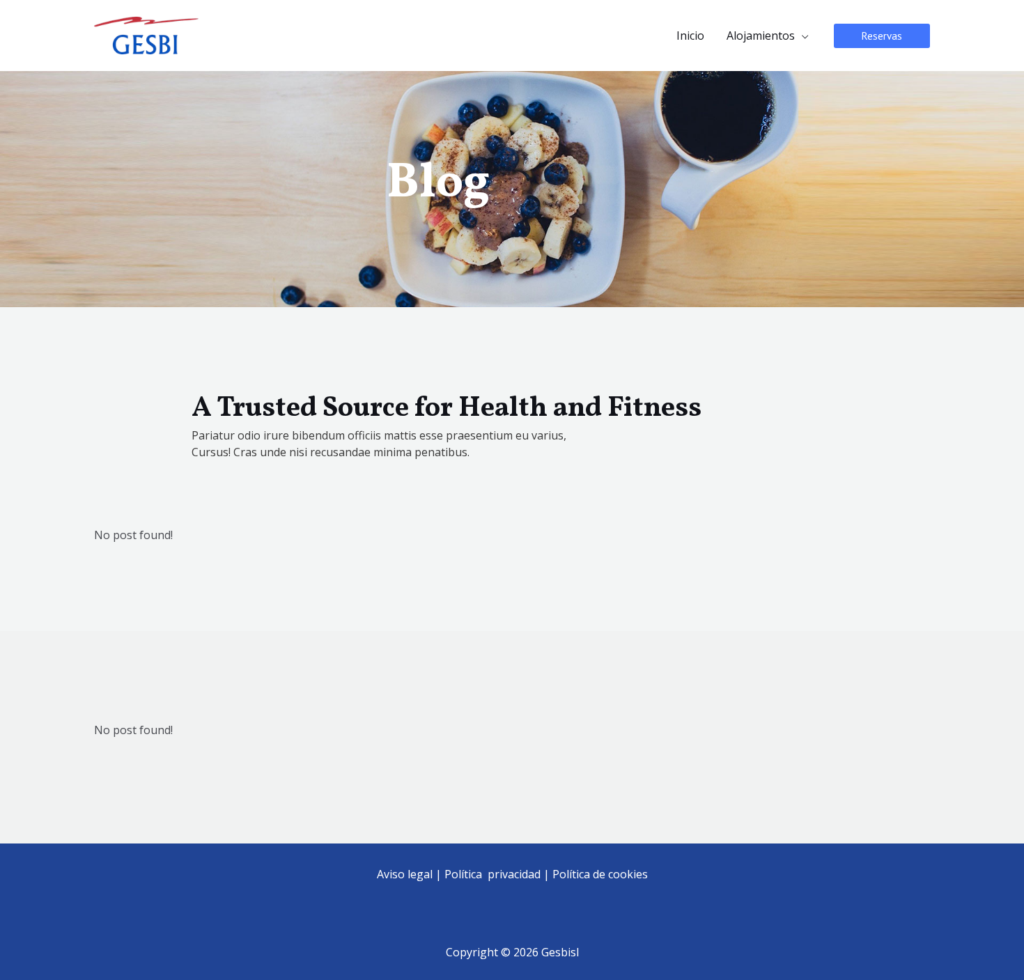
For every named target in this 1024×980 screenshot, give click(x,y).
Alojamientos (761, 35)
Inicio (690, 35)
